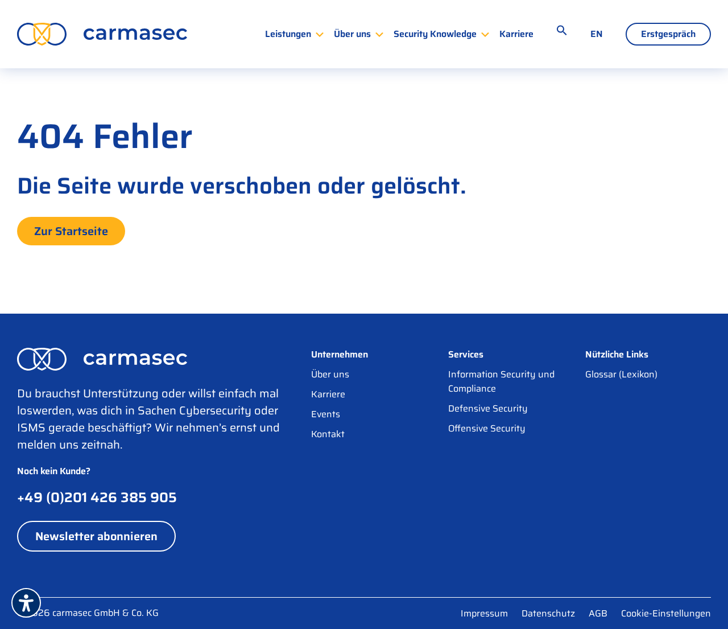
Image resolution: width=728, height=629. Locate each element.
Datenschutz (548, 613)
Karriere (516, 34)
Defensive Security (488, 408)
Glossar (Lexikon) (621, 374)
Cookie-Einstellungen (666, 613)
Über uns (352, 34)
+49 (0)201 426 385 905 (97, 497)
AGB (598, 613)
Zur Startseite (71, 231)
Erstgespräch (668, 34)
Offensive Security (487, 428)
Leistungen (288, 34)
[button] (562, 30)
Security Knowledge (435, 34)
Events (325, 414)
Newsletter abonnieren (96, 536)
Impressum (484, 613)
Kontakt (328, 434)
